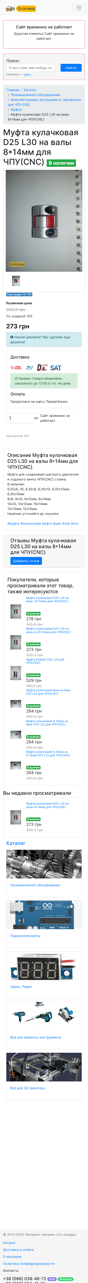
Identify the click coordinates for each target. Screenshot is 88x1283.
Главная (12, 90)
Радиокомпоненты (25, 936)
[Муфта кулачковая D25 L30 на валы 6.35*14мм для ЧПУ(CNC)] (15, 642)
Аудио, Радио (21, 986)
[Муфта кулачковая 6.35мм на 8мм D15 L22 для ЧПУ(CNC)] (15, 734)
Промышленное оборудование (35, 95)
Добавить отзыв (26, 561)
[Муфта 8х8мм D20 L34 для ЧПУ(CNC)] (15, 673)
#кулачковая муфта (36, 523)
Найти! (71, 68)
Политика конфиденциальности (29, 1264)
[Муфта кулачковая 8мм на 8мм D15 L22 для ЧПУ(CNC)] (15, 704)
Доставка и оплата (18, 1250)
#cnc (75, 523)
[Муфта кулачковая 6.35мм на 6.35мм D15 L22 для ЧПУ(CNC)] (15, 765)
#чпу (66, 523)
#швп (57, 523)
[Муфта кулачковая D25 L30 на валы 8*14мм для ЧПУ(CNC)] (15, 817)
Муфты (16, 109)
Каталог (30, 90)
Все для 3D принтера (27, 1088)
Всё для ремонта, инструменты (35, 1037)
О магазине (12, 1257)
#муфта (13, 523)
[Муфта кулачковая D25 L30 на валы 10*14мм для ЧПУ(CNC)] (15, 611)
